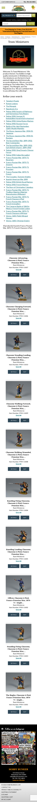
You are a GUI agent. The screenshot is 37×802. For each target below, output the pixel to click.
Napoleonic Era (12, 109)
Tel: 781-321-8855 (18, 778)
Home (2, 36)
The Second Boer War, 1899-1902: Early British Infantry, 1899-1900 (19, 146)
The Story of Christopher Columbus (19, 187)
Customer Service (8, 2)
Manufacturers (16, 36)
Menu (3, 8)
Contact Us (6, 787)
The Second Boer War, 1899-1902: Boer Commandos (19, 142)
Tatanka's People (12, 101)
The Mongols (11, 106)
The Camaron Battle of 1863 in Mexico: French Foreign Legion (18, 207)
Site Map (4, 794)
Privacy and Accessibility (11, 789)
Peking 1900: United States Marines (19, 121)
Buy (24, 275)
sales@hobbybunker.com (18, 776)
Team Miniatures (25, 36)
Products (7, 36)
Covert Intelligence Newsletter (18, 20)
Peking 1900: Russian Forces (17, 124)
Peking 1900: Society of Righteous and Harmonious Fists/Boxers (19, 112)
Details (13, 275)
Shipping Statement (9, 792)
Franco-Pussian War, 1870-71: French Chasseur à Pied (17, 198)
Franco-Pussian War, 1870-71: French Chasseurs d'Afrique (17, 212)
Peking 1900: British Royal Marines (19, 182)
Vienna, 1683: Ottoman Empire (18, 221)
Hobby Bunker (19, 8)
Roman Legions (12, 104)
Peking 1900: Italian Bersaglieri (18, 155)
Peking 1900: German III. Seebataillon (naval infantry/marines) (20, 117)
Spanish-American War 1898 (17, 179)
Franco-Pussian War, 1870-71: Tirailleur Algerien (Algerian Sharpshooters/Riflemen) (17, 192)
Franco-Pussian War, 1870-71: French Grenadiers (17, 203)
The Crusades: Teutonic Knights (18, 177)
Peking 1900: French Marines (17, 185)
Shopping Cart (7, 797)
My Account (6, 799)
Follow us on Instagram (14, 728)
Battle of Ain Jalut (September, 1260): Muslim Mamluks (17, 127)
